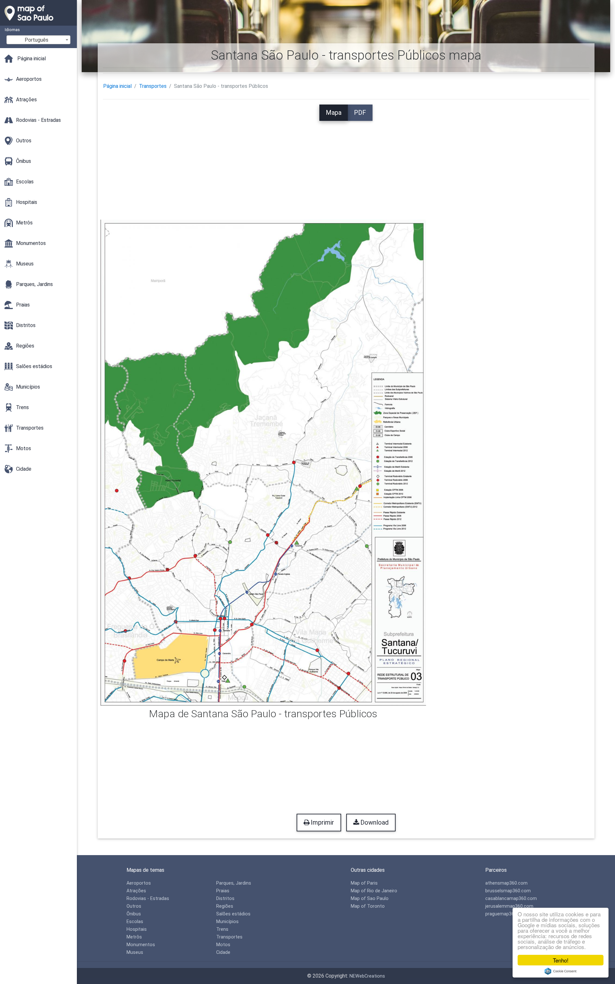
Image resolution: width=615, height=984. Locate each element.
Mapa (333, 112)
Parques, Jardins (233, 883)
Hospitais (137, 929)
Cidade (223, 952)
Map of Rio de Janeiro (374, 891)
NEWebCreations (367, 976)
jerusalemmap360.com (509, 906)
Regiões (224, 906)
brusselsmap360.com (508, 891)
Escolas (135, 921)
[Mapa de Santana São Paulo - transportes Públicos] (263, 462)
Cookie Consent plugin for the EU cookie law (561, 971)
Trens (222, 929)
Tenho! (561, 960)
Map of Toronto (368, 906)
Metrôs (134, 937)
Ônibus (134, 914)
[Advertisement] (346, 166)
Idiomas (12, 29)
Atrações (136, 891)
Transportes (153, 86)
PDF (360, 112)
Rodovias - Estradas (148, 898)
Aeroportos (139, 883)
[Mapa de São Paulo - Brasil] (38, 22)
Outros (134, 906)
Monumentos (141, 944)
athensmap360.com (506, 883)
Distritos (225, 898)
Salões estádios (233, 914)
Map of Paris (364, 883)
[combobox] (38, 39)
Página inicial (117, 86)
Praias (222, 891)
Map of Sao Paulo (370, 898)
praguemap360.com (506, 914)
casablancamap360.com (511, 898)
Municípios (227, 921)
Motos (223, 944)
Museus (135, 952)
